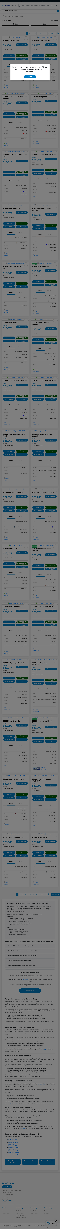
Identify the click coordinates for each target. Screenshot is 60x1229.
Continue (30, 76)
